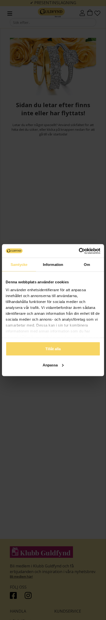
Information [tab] (53, 264)
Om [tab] (87, 264)
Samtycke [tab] (19, 264)
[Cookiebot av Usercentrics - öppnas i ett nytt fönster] (78, 251)
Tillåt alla (53, 349)
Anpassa (50, 365)
